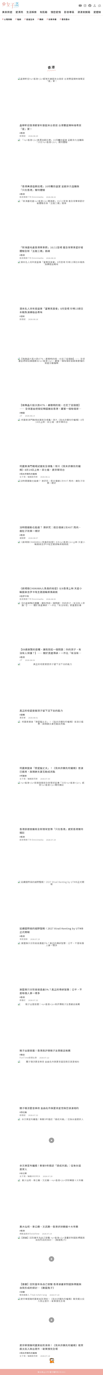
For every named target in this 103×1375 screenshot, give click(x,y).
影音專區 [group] (69, 12)
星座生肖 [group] (30, 19)
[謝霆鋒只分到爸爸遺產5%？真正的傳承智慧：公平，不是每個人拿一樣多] (51, 964)
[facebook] (90, 5)
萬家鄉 (23, 717)
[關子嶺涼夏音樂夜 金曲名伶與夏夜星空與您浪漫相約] (51, 1083)
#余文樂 (23, 1173)
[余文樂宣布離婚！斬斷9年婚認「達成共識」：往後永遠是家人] (51, 1140)
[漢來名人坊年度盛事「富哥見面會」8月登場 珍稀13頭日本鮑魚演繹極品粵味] (51, 283)
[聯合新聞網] (4, 4)
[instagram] (85, 5)
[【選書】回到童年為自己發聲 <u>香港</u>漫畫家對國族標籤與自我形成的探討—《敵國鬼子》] (51, 1259)
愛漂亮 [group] (19, 12)
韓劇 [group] (41, 19)
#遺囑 (22, 714)
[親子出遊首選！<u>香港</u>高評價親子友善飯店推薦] (51, 1025)
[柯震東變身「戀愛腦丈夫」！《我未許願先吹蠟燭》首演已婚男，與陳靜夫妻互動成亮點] (51, 743)
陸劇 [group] (19, 19)
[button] (99, 5)
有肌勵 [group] (43, 12)
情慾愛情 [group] (56, 12)
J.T (21, 415)
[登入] (95, 5)
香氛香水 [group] (66, 19)
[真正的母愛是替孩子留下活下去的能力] (51, 685)
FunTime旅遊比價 (28, 1057)
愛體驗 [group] (97, 12)
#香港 (22, 133)
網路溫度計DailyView (29, 1233)
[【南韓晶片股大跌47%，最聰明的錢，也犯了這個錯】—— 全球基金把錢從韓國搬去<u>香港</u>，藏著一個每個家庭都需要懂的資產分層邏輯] (51, 380)
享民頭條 (24, 939)
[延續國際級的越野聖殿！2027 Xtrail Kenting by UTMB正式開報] (51, 903)
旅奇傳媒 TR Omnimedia (31, 197)
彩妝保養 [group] (53, 19)
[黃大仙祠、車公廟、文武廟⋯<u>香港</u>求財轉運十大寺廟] (51, 1201)
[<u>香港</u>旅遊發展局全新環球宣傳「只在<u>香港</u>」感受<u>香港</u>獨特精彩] (51, 804)
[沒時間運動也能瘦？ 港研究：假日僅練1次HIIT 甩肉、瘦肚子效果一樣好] (51, 502)
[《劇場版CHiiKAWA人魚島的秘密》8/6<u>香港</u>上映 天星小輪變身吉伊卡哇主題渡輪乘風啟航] (51, 563)
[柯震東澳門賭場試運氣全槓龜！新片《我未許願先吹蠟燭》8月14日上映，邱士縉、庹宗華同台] (51, 441)
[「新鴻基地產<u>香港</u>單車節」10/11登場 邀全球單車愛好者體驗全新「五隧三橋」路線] (51, 222)
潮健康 (23, 538)
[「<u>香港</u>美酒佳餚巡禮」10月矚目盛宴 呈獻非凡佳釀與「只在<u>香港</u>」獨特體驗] (51, 161)
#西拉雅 (23, 1112)
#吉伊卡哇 (24, 596)
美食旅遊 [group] (7, 12)
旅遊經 (23, 136)
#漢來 (22, 316)
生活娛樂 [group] (31, 12)
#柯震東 (23, 775)
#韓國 (22, 412)
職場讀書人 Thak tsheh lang (33, 1294)
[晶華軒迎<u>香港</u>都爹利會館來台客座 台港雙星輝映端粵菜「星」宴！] (51, 100)
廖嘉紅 (23, 1000)
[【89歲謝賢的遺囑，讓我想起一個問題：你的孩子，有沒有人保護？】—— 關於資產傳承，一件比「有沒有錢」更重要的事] (51, 624)
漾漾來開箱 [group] (84, 12)
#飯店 (22, 1054)
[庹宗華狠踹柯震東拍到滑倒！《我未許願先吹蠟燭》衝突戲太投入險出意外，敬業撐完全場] (51, 1320)
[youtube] (80, 5)
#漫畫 (22, 1292)
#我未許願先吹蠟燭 (28, 473)
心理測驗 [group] (8, 19)
